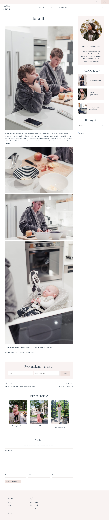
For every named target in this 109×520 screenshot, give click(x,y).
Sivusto (54, 475)
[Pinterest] (97, 2)
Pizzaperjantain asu (95, 80)
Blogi (9, 502)
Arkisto (52, 7)
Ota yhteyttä (34, 505)
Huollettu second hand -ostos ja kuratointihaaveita (20, 385)
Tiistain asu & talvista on (65, 385)
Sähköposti (32, 475)
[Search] (102, 125)
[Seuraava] (66, 411)
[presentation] (18, 412)
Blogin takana (64, 7)
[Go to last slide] (11, 411)
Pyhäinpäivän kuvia (17, 426)
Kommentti (9, 450)
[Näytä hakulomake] (102, 7)
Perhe (46, 23)
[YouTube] (99, 2)
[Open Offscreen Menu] (105, 7)
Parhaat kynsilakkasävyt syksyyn (94, 94)
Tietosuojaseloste (35, 508)
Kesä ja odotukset (39, 426)
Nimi (6, 475)
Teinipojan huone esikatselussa (94, 108)
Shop (105, 2)
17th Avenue (97, 513)
